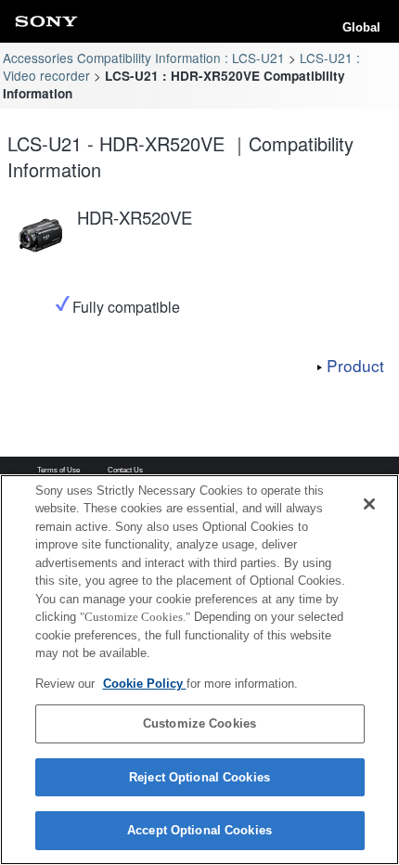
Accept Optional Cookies (199, 830)
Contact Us (125, 470)
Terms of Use (58, 470)
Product (355, 365)
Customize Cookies (199, 723)
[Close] (369, 504)
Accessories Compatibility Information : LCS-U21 (144, 57)
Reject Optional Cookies (199, 777)
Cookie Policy (145, 684)
